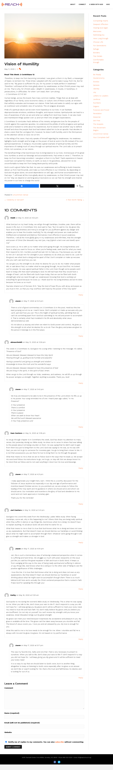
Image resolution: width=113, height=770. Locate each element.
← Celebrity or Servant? (14, 200)
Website (8, 732)
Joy (94, 92)
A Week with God (96, 4)
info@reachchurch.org (84, 757)
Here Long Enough (100, 38)
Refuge (96, 49)
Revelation (97, 113)
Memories (97, 31)
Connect (82, 4)
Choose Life (98, 42)
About (72, 4)
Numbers (97, 103)
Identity (96, 89)
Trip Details (97, 56)
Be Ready (97, 74)
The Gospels (98, 124)
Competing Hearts (100, 21)
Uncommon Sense (20, 195)
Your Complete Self (101, 137)
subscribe (59, 742)
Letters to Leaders (100, 96)
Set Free (96, 120)
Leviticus (96, 99)
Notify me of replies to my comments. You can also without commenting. (46, 742)
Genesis (96, 85)
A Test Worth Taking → (75, 200)
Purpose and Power (101, 110)
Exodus (96, 82)
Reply (80, 295)
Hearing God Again (100, 28)
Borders (96, 53)
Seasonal (96, 117)
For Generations (99, 45)
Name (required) (11, 713)
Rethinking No (98, 35)
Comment (8, 688)
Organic (96, 106)
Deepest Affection (100, 24)
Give (108, 4)
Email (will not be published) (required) (22, 723)
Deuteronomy (99, 78)
